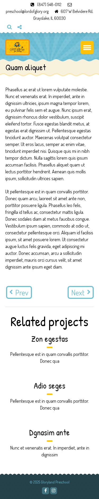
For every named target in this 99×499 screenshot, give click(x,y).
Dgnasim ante (49, 432)
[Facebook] (45, 490)
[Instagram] (21, 36)
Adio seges (49, 385)
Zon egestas (49, 338)
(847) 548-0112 (49, 4)
